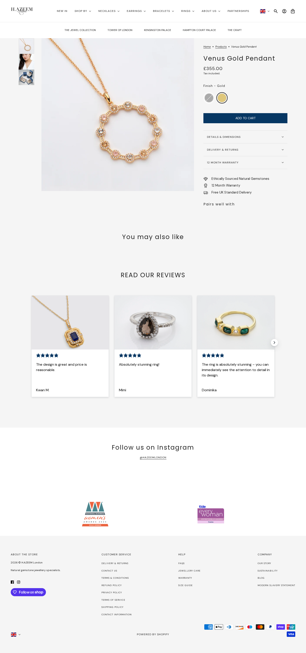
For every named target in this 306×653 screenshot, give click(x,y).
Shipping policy (112, 607)
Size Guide (185, 585)
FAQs (181, 563)
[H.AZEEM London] (22, 11)
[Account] (284, 11)
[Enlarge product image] (117, 114)
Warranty (185, 577)
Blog (261, 577)
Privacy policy (111, 592)
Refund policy (111, 585)
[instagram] (18, 582)
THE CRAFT (235, 30)
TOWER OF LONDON (120, 30)
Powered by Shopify (153, 634)
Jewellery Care (189, 570)
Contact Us (109, 570)
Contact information (116, 614)
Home (207, 46)
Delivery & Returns (114, 563)
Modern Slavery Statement (276, 585)
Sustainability (268, 570)
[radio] (209, 97)
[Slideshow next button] (274, 342)
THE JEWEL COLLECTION (80, 30)
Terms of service (113, 599)
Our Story (264, 563)
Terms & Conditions (115, 577)
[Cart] (292, 11)
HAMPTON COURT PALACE (199, 30)
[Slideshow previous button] (31, 342)
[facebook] (12, 582)
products (221, 46)
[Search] (275, 11)
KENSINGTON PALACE (157, 30)
